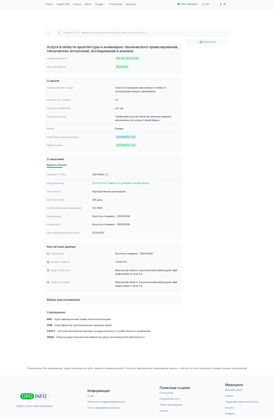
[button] (222, 4)
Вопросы (131, 4)
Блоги (88, 4)
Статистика (115, 4)
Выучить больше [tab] (57, 164)
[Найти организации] (34, 396)
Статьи (77, 4)
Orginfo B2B (63, 4)
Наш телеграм (188, 4)
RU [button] (207, 4)
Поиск (49, 4)
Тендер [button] (99, 4)
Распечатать (209, 42)
